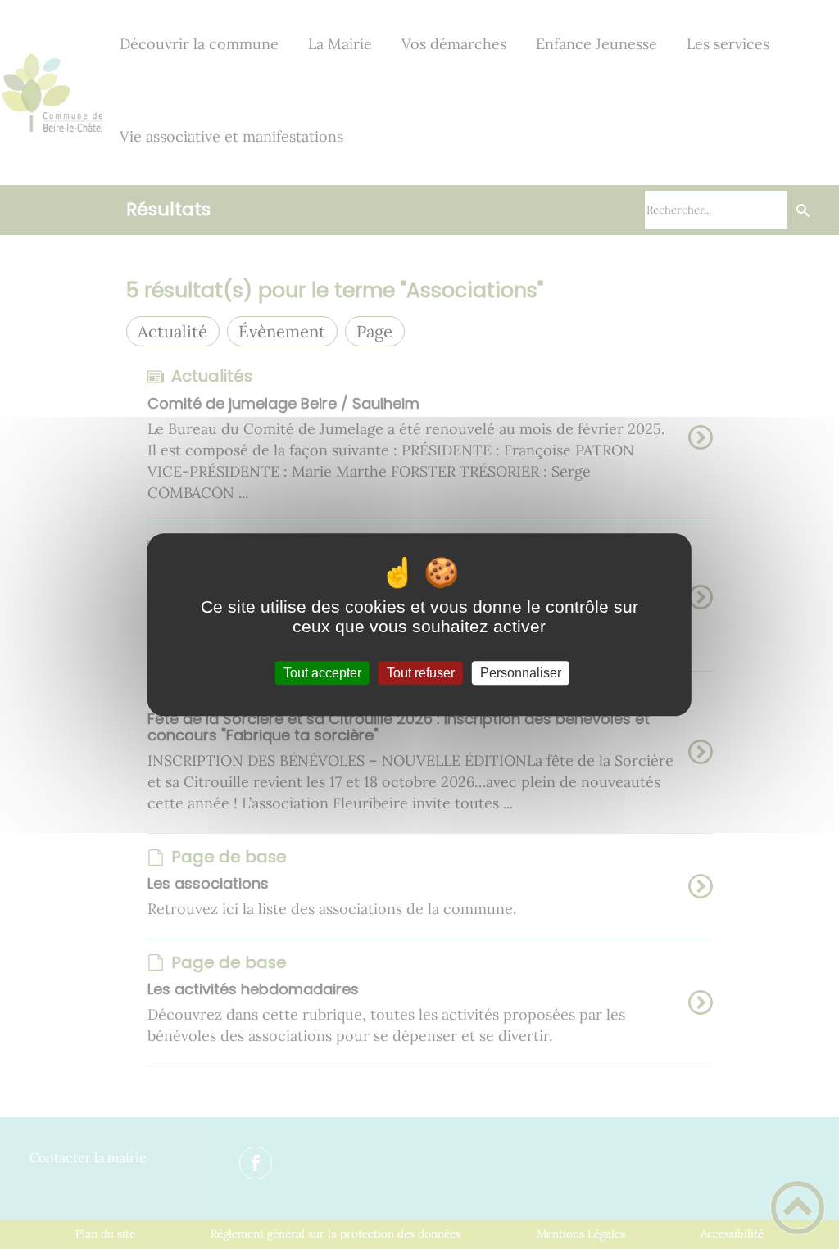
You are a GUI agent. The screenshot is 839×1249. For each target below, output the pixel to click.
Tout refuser (421, 673)
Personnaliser (520, 673)
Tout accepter (322, 673)
